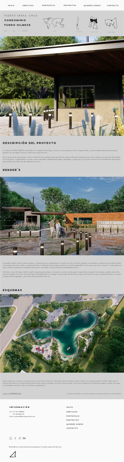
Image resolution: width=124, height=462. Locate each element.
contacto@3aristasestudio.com (24, 416)
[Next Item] (119, 216)
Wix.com (59, 447)
